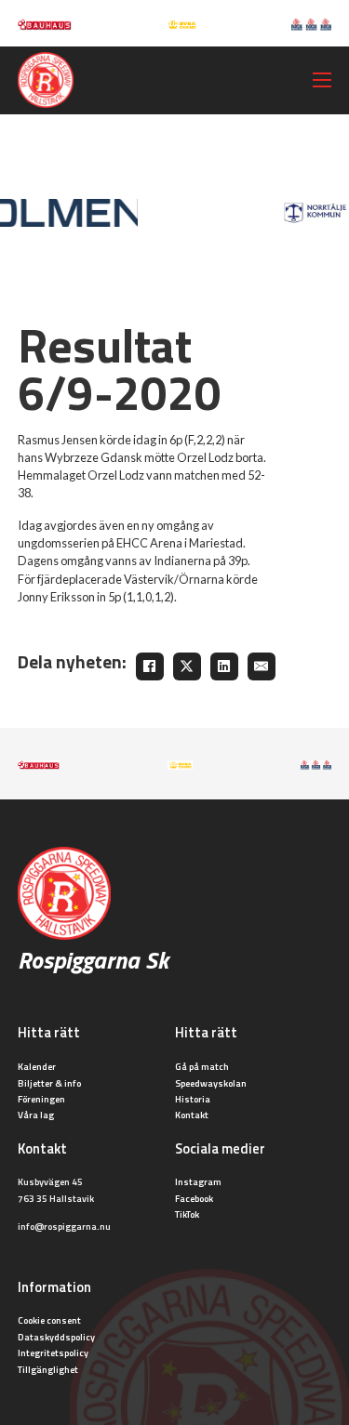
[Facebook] (150, 666)
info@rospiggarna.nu (64, 1226)
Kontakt (191, 1114)
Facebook (194, 1198)
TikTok (187, 1214)
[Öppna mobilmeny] (322, 80)
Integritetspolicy (53, 1352)
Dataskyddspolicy (56, 1336)
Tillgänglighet (48, 1369)
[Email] (261, 666)
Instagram (198, 1181)
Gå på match (202, 1066)
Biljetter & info (49, 1082)
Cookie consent (49, 1320)
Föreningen (41, 1098)
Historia (192, 1098)
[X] (187, 666)
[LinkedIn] (224, 666)
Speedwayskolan (211, 1082)
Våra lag (36, 1114)
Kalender (37, 1066)
